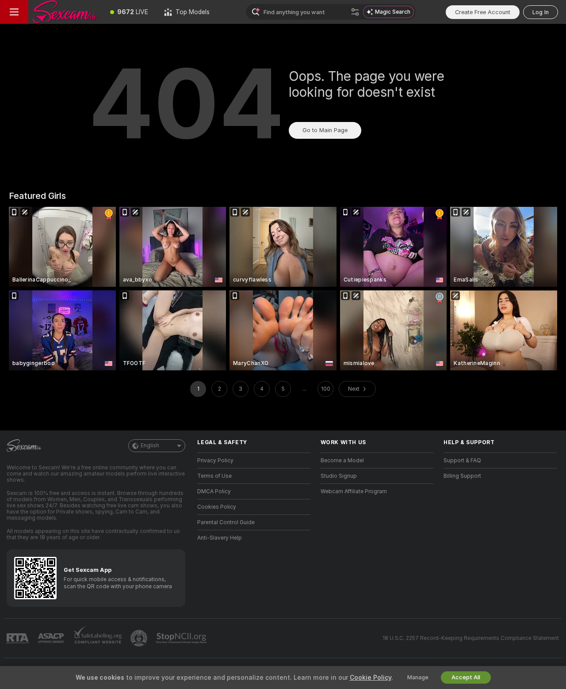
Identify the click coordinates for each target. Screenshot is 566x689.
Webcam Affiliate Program (354, 491)
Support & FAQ (462, 460)
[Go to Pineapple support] (139, 638)
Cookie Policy (370, 677)
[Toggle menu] (14, 12)
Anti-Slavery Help (219, 538)
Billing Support (462, 476)
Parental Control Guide (226, 522)
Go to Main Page (325, 130)
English (150, 445)
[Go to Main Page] (65, 12)
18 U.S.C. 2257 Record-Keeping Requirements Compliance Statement (470, 638)
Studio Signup (339, 476)
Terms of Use (214, 476)
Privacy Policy (215, 460)
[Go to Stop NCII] (182, 638)
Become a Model (342, 460)
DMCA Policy (214, 491)
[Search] (355, 12)
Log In (540, 12)
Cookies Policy (216, 507)
